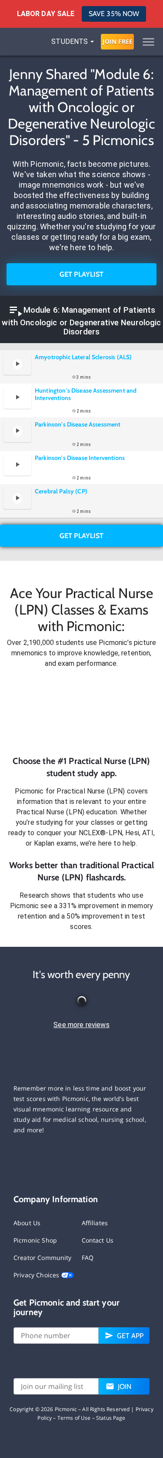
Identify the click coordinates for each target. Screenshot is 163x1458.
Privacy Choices (37, 1275)
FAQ (87, 1257)
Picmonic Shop (35, 1240)
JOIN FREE (118, 41)
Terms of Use (74, 1418)
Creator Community (42, 1257)
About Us (26, 1223)
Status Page (111, 1418)
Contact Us (98, 1240)
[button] (81, 711)
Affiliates (95, 1223)
